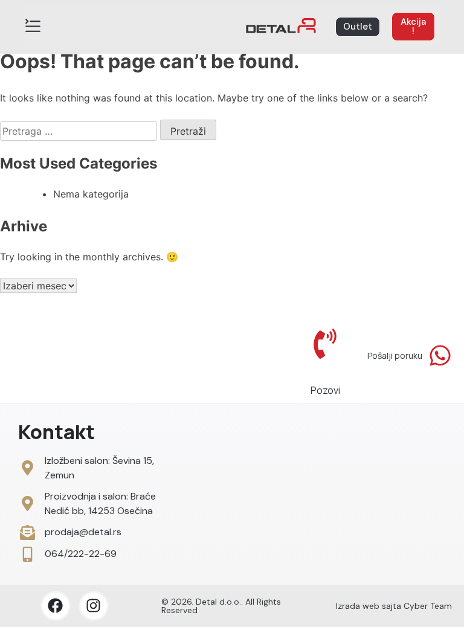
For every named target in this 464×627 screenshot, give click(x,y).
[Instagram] (94, 606)
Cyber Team (428, 605)
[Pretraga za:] (80, 131)
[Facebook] (55, 606)
